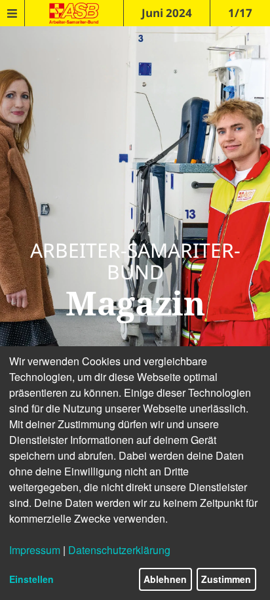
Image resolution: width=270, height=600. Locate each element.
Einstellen (31, 579)
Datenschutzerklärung (119, 549)
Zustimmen (226, 579)
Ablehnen (165, 579)
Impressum (34, 549)
